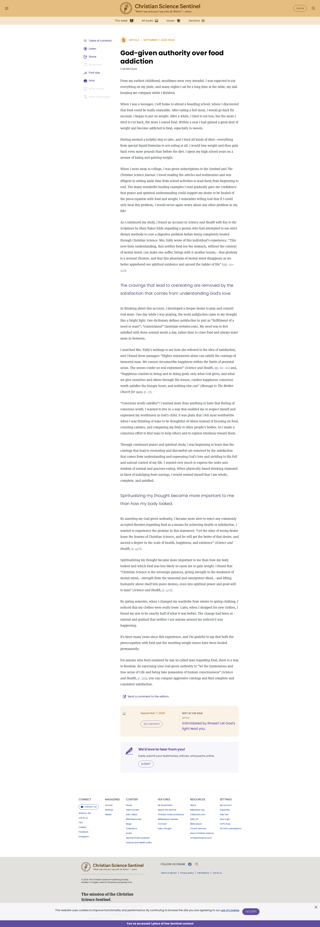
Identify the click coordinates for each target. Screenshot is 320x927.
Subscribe (225, 810)
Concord (162, 824)
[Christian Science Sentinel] (160, 8)
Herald (108, 815)
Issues (129, 805)
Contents (153, 724)
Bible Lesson (196, 824)
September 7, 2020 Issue (159, 40)
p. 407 (136, 549)
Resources (197, 799)
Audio (129, 833)
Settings (226, 799)
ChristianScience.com (201, 838)
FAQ (80, 823)
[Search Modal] (313, 8)
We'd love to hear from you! (161, 749)
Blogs (128, 824)
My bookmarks (165, 805)
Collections (131, 829)
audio (139, 843)
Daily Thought (165, 829)
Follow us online (173, 864)
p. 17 (147, 392)
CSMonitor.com (197, 815)
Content (132, 799)
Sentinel (109, 810)
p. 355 (142, 678)
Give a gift (225, 819)
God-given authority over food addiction (172, 57)
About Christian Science (202, 833)
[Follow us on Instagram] (196, 864)
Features (164, 799)
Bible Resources (133, 819)
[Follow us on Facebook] (190, 864)
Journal (108, 805)
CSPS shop (225, 824)
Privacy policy (187, 872)
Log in (300, 8)
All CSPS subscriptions (230, 829)
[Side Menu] (7, 8)
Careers (82, 827)
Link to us (83, 818)
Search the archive (167, 810)
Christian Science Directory (171, 815)
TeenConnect (132, 810)
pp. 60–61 (221, 368)
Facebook (83, 832)
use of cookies (230, 910)
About (193, 805)
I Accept (251, 911)
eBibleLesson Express (168, 819)
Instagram (84, 837)
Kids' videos (131, 815)
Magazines (112, 799)
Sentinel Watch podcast (138, 838)
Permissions (203, 872)
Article (134, 40)
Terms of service (168, 872)
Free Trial (224, 815)
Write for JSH (85, 813)
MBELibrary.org (197, 810)
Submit (146, 764)
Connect (85, 799)
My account (226, 805)
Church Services (198, 829)
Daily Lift (194, 819)
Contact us (90, 806)
